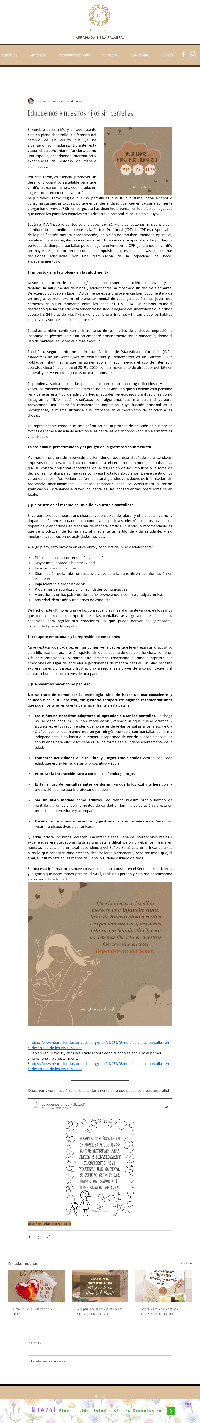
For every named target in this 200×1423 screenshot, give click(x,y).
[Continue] (171, 1411)
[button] (188, 1404)
